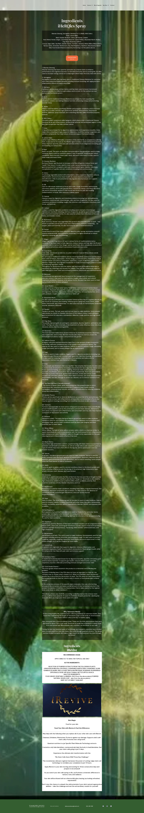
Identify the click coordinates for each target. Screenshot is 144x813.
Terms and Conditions (54, 806)
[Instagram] (107, 806)
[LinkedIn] (111, 806)
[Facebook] (103, 806)
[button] (92, 5)
